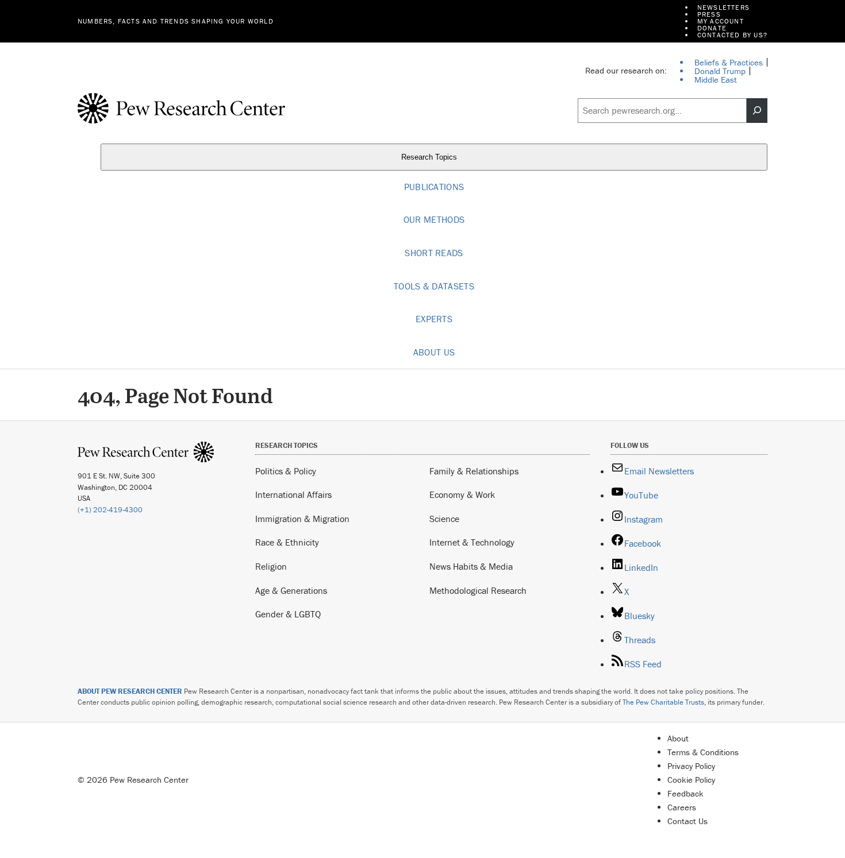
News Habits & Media (471, 566)
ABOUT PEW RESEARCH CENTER (130, 691)
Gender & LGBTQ (288, 614)
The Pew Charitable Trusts (663, 702)
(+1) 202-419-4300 (110, 510)
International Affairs (293, 494)
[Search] (757, 110)
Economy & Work (462, 494)
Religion (271, 566)
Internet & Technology (471, 542)
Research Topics (430, 157)
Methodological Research (478, 590)
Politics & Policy (285, 471)
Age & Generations (291, 590)
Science (444, 518)
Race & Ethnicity (287, 542)
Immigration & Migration (302, 518)
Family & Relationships (473, 471)
